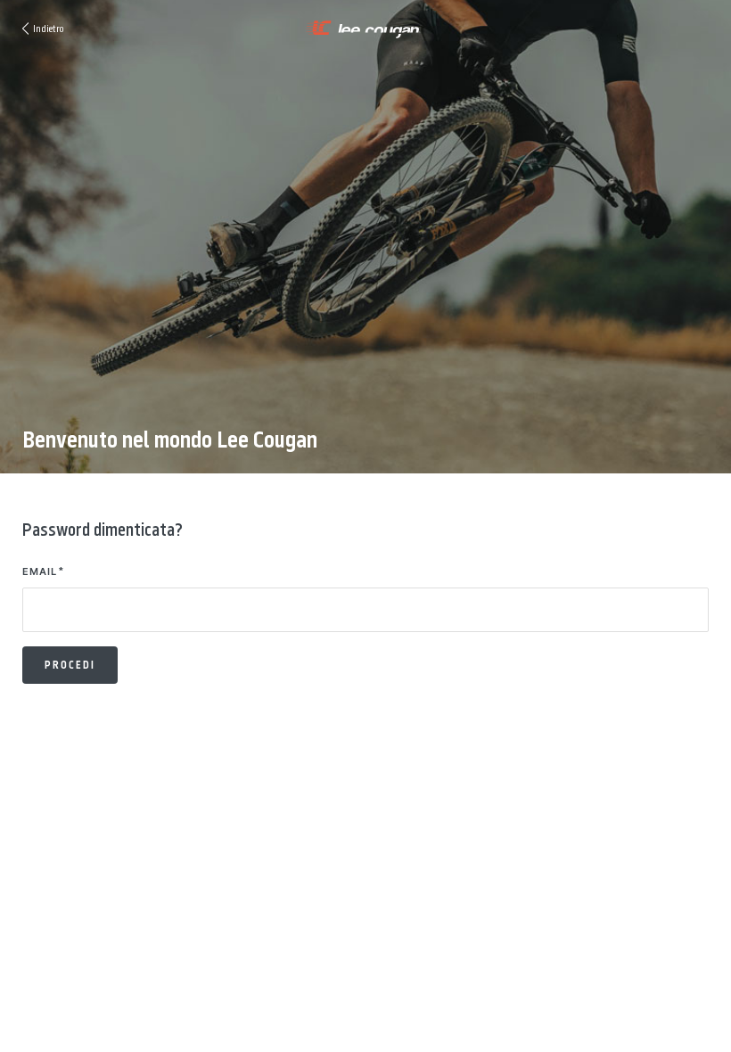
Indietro (48, 28)
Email (39, 571)
